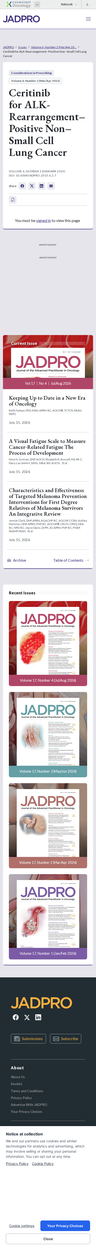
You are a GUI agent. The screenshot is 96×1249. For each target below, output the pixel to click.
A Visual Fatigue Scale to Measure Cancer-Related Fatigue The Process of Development (47, 447)
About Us (18, 1077)
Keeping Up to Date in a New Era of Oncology (47, 400)
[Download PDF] (12, 200)
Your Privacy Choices (26, 1112)
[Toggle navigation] (88, 19)
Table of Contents (68, 560)
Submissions (32, 1038)
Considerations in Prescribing (31, 73)
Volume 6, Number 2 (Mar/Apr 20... (54, 47)
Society (16, 1084)
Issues (22, 47)
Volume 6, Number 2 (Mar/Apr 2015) (35, 81)
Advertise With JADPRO (29, 1105)
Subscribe (69, 1038)
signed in (43, 220)
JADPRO (8, 47)
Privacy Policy (21, 1098)
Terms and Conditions (27, 1091)
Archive (19, 560)
